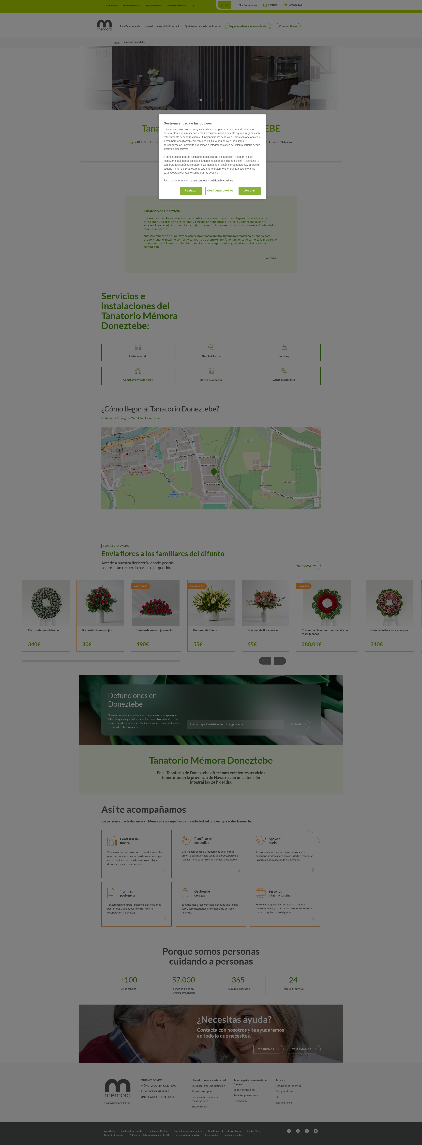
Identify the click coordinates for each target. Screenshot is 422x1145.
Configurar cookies (220, 190)
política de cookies (222, 180)
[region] (212, 156)
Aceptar (249, 190)
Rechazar (191, 190)
